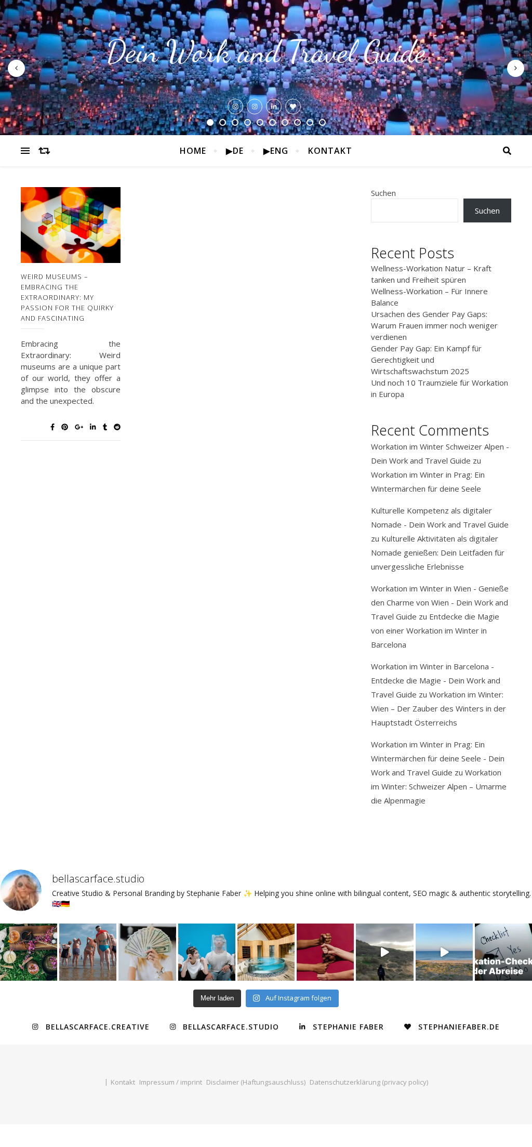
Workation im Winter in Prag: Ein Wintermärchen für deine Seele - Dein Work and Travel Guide (437, 758)
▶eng (275, 150)
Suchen (383, 193)
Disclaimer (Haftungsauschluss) (255, 1082)
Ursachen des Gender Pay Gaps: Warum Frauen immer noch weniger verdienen (434, 325)
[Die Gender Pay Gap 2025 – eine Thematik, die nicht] (206, 952)
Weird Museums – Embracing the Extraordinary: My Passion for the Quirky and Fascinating (67, 297)
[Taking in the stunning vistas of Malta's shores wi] (384, 952)
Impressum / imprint (170, 1082)
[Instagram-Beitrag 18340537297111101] (444, 952)
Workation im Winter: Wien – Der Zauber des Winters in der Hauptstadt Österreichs (438, 708)
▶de (235, 150)
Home (193, 150)
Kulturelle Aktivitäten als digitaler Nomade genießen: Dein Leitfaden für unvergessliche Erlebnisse (437, 552)
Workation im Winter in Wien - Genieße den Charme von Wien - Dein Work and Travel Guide (440, 602)
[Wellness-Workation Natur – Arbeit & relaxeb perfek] (28, 952)
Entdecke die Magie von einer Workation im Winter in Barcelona (435, 630)
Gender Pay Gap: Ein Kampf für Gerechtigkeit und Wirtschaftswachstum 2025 (426, 359)
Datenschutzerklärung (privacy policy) (369, 1082)
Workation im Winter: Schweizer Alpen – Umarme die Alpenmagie (439, 786)
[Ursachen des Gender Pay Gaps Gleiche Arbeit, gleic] (147, 952)
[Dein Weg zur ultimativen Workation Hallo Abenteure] (503, 952)
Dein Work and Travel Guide (266, 51)
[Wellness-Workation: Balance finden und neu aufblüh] (87, 952)
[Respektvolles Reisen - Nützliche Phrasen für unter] (325, 952)
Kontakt (330, 150)
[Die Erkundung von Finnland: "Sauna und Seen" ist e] (266, 952)
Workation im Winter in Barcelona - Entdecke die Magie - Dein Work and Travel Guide (435, 680)
